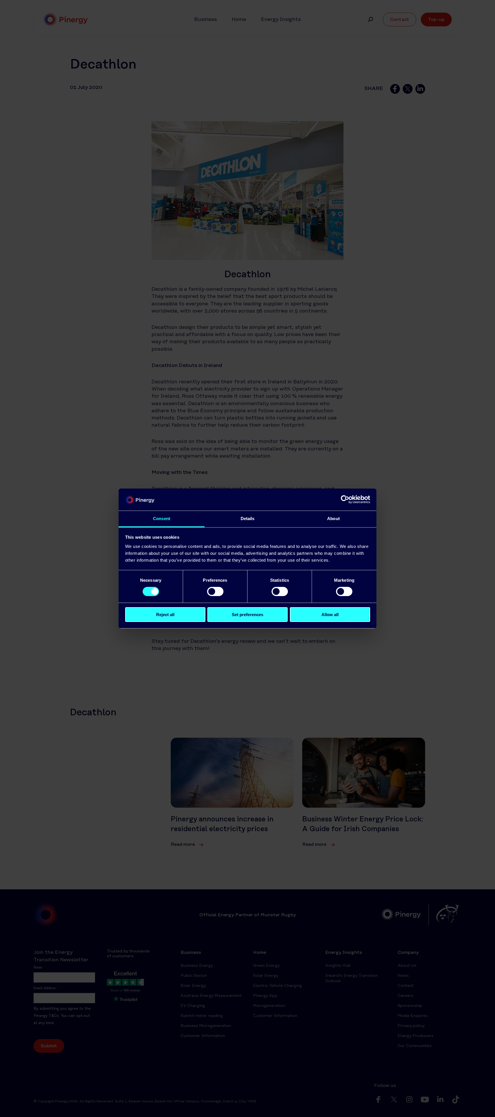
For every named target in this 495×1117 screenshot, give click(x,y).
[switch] (215, 591)
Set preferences (247, 614)
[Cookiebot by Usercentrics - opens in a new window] (345, 499)
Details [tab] (248, 518)
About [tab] (333, 518)
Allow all (330, 614)
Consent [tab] (161, 518)
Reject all (165, 614)
